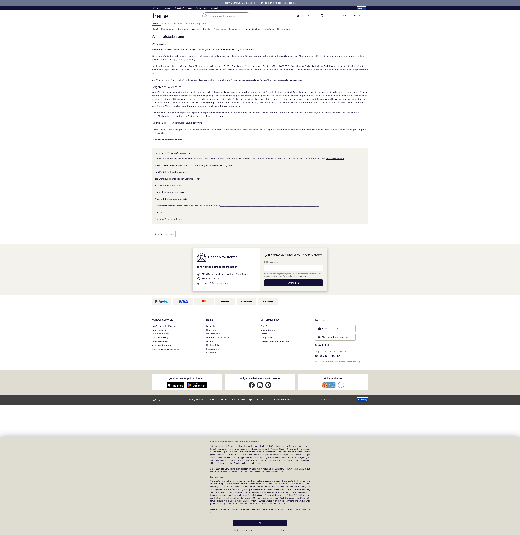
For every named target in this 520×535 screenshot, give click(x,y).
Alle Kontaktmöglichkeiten (335, 337)
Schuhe (207, 29)
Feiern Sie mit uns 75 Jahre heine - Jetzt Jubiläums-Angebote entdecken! (260, 2)
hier (276, 460)
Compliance (266, 337)
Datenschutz (222, 399)
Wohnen (166, 23)
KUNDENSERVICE (162, 319)
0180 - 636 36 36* (327, 356)
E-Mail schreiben (328, 329)
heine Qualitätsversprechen (165, 348)
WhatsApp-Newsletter (218, 337)
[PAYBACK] (361, 8)
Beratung (269, 29)
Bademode (182, 29)
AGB (212, 399)
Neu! (155, 29)
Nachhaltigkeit (213, 345)
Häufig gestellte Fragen (164, 326)
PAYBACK (211, 352)
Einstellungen (281, 530)
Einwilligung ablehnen (242, 530)
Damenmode (167, 29)
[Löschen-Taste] (247, 16)
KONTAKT (320, 319)
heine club (211, 326)
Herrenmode (283, 29)
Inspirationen (235, 29)
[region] (260, 486)
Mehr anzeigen (300, 276)
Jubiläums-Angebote (195, 23)
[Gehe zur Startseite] (160, 15)
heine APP (211, 341)
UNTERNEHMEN (270, 319)
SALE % (178, 23)
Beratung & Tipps (160, 333)
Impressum (253, 399)
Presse (264, 333)
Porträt (264, 326)
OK (260, 523)
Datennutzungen (295, 446)
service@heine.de (349, 66)
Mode (156, 23)
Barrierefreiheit (238, 399)
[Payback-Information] (362, 399)
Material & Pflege (160, 337)
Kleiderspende (213, 348)
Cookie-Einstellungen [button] (283, 399)
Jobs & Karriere (268, 330)
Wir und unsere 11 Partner (222, 446)
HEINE (210, 319)
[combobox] (232, 16)
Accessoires (220, 29)
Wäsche (196, 29)
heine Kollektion (253, 29)
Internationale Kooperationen (275, 341)
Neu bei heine (213, 333)
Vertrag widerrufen (196, 399)
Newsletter (211, 330)
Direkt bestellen (160, 341)
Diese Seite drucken (164, 234)
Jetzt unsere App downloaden (186, 378)
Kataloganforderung (162, 345)
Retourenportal (159, 330)
